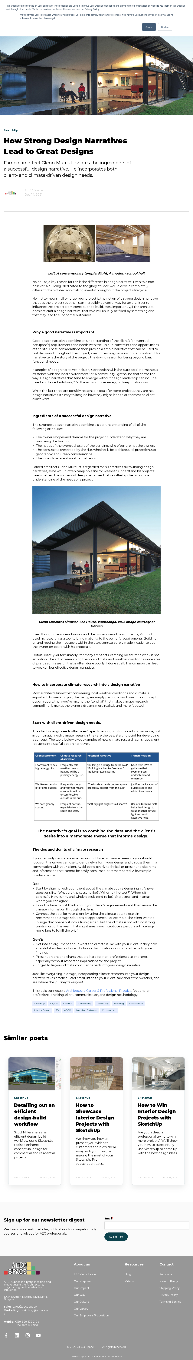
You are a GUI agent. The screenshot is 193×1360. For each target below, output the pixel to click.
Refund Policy (168, 1281)
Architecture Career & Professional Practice (98, 991)
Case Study (102, 1003)
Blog (128, 1274)
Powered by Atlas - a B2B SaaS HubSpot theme (96, 1356)
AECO (67, 1010)
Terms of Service (170, 1301)
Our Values (81, 1308)
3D (57, 1010)
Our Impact (81, 1288)
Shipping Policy (169, 1288)
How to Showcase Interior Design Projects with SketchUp (95, 1117)
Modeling (119, 1003)
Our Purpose (82, 1281)
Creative (67, 1003)
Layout (54, 1003)
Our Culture (81, 1301)
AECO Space (34, 190)
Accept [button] (149, 26)
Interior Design (42, 1010)
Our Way (79, 1295)
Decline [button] (165, 26)
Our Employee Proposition (91, 1315)
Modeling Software (86, 1010)
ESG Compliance (85, 1274)
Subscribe (165, 1274)
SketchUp (39, 1003)
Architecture (136, 1003)
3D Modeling (84, 1003)
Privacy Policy (168, 1295)
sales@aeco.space (25, 1306)
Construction (109, 1010)
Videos (129, 1281)
